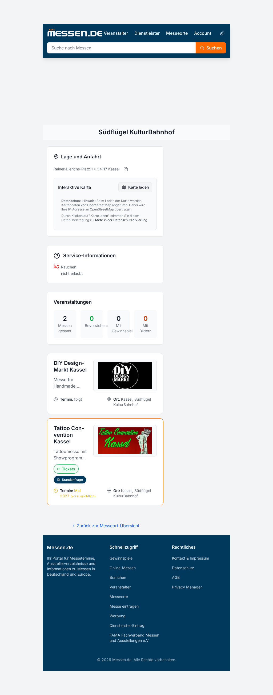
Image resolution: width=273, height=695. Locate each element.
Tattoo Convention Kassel (69, 435)
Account (202, 33)
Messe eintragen (124, 606)
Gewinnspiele (121, 558)
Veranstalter (116, 33)
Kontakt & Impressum (190, 558)
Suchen (214, 47)
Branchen (118, 577)
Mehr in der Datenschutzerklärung (121, 220)
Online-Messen (123, 567)
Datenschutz (183, 567)
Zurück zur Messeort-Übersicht (108, 525)
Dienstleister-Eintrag (127, 625)
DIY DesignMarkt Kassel (70, 366)
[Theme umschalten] (222, 33)
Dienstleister (147, 33)
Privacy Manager (187, 587)
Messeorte (177, 33)
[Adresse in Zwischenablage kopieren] (126, 169)
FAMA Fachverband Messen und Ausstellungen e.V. (134, 638)
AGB (176, 577)
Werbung (118, 616)
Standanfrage (72, 480)
